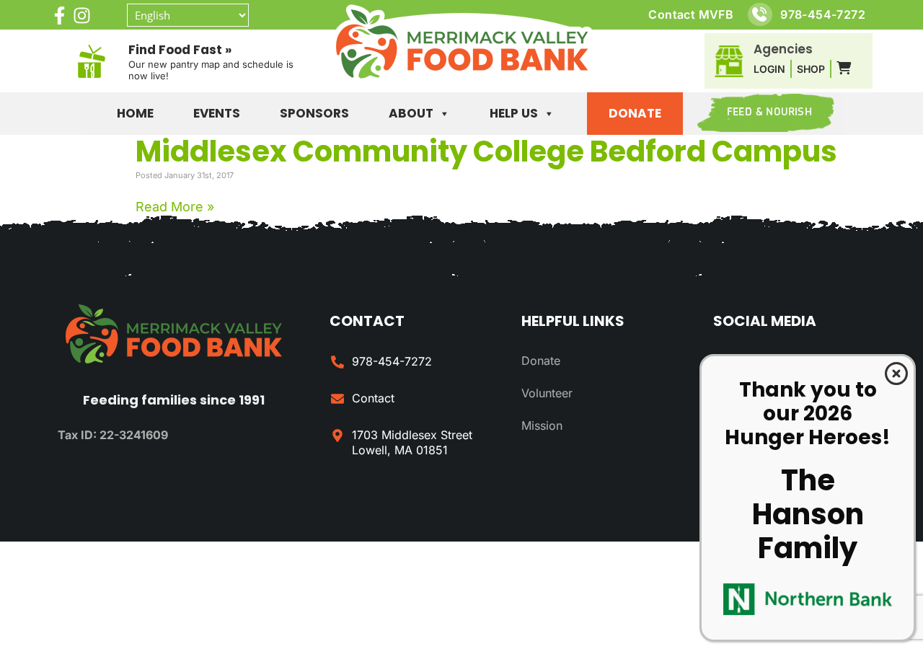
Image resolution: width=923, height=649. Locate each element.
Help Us (514, 113)
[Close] (896, 373)
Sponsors (314, 113)
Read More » (175, 206)
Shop (811, 69)
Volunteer (547, 393)
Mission (541, 425)
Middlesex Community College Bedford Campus (486, 151)
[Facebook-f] (59, 15)
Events (216, 113)
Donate (635, 113)
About (411, 113)
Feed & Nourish (769, 112)
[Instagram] (82, 15)
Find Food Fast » (179, 49)
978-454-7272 (822, 14)
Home (135, 113)
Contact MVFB (690, 14)
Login (769, 69)
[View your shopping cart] (843, 68)
